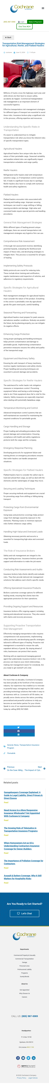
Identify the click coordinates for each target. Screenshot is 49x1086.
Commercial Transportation (24, 959)
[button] (19, 727)
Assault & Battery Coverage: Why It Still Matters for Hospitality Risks (23, 877)
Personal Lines (24, 966)
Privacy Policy (21, 1078)
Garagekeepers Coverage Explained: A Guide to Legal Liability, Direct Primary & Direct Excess (23, 795)
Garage (24, 962)
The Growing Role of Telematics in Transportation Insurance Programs (21, 829)
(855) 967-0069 (9, 21)
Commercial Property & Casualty (24, 955)
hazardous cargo (33, 400)
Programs (24, 973)
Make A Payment (35, 22)
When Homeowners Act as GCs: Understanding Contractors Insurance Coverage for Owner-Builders (21, 845)
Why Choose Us (24, 993)
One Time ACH (24, 26)
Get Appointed (24, 990)
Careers (24, 997)
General (10, 745)
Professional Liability (24, 969)
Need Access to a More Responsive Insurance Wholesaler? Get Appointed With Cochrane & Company (22, 813)
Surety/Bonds (24, 976)
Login (22, 21)
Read (6, 802)
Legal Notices (33, 1078)
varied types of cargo (26, 481)
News (16, 745)
